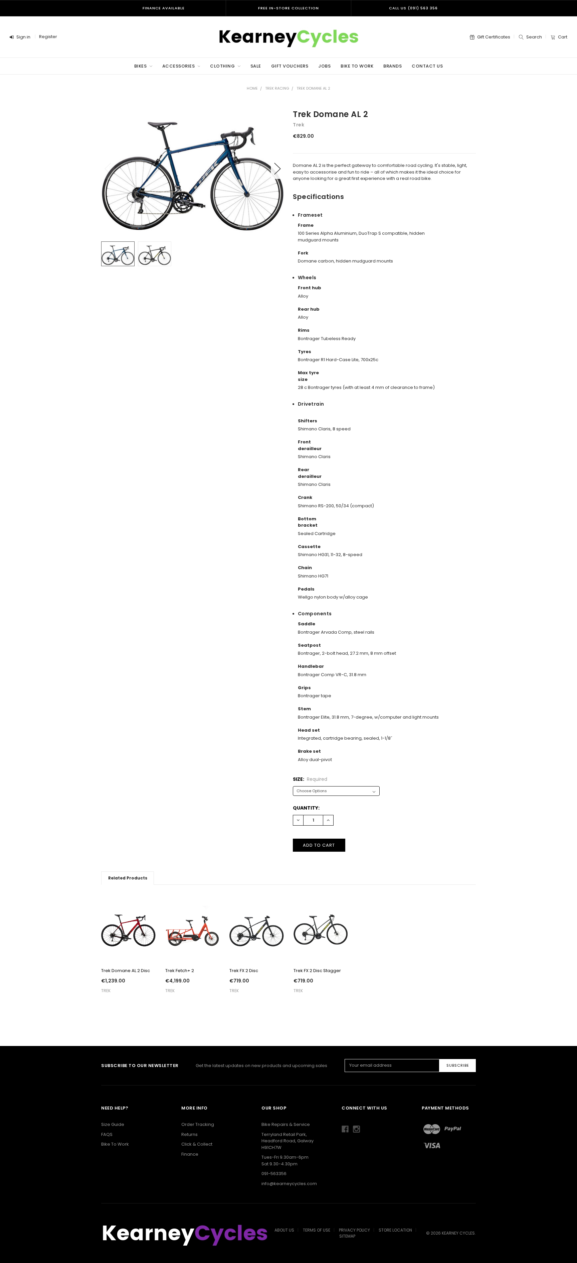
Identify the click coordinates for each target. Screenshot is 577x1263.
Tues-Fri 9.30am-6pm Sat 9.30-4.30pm (285, 1160)
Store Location (395, 1230)
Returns (189, 1134)
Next (277, 169)
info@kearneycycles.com (289, 1183)
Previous (108, 169)
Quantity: (306, 808)
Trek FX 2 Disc (243, 970)
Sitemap (347, 1236)
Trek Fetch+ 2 (179, 970)
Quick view (128, 952)
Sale (255, 66)
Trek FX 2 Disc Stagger (317, 970)
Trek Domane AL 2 (313, 88)
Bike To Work (357, 66)
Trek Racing (277, 88)
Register (48, 36)
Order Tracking (197, 1124)
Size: (310, 779)
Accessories (179, 66)
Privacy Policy (354, 1230)
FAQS (107, 1134)
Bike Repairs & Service (285, 1124)
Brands (392, 66)
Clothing (223, 66)
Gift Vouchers (290, 66)
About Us (284, 1230)
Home (252, 88)
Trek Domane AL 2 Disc (125, 970)
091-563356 (273, 1173)
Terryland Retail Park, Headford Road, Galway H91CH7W (287, 1141)
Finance (189, 1154)
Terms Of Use (316, 1230)
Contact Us (427, 66)
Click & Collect (196, 1144)
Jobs (324, 66)
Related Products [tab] (127, 878)
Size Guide (112, 1124)
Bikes (141, 66)
